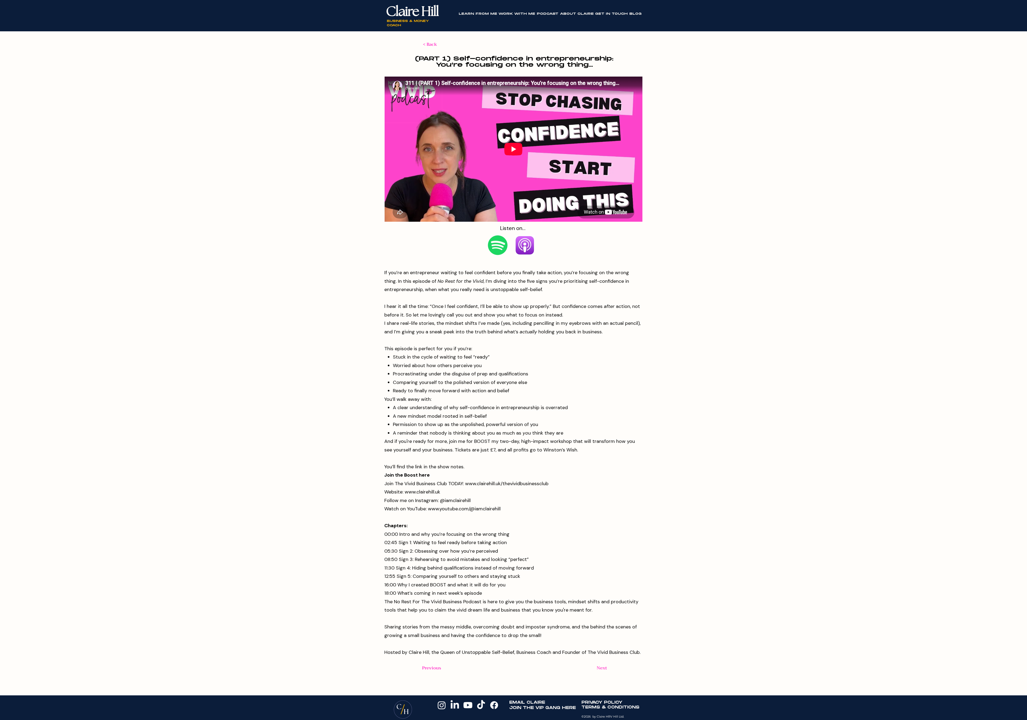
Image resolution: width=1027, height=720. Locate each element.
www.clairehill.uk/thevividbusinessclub (507, 483)
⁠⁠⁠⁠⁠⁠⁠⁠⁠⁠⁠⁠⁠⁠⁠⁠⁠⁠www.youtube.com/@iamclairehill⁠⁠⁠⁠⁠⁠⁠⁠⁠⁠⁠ (464, 509)
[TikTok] (481, 705)
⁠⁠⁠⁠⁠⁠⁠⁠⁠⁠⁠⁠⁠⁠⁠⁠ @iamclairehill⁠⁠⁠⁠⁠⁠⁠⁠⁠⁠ (455, 500)
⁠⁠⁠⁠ (407, 475)
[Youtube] (468, 705)
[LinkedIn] (455, 705)
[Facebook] (494, 705)
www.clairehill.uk (422, 492)
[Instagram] (441, 705)
